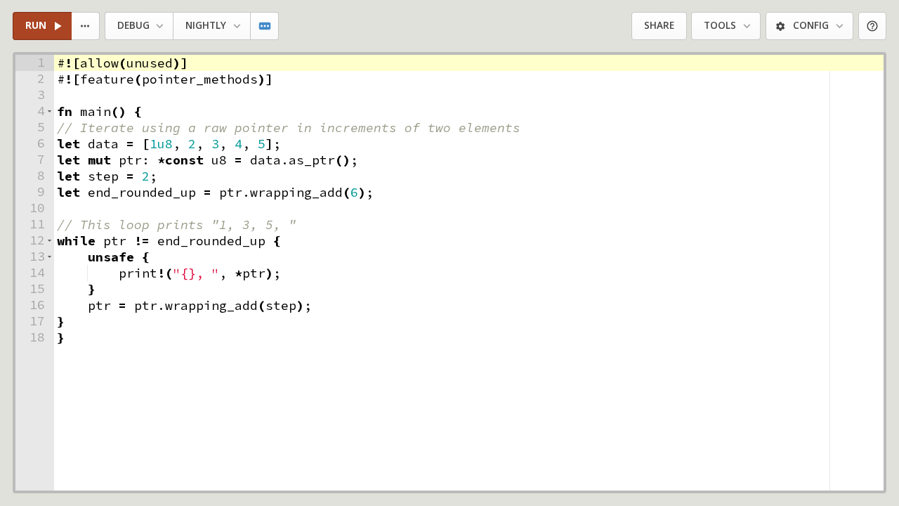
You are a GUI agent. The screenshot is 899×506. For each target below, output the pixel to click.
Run (35, 25)
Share (659, 25)
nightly (205, 25)
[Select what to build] (86, 26)
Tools (720, 25)
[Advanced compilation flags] (265, 26)
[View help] (872, 26)
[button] (49, 111)
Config (811, 25)
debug (133, 25)
